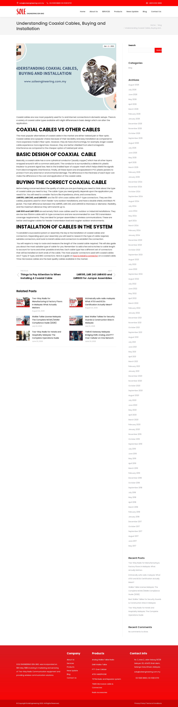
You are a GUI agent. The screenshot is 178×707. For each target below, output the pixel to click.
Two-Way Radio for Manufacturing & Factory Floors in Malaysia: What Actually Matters (47, 303)
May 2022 (132, 293)
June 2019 (132, 453)
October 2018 (134, 483)
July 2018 (132, 492)
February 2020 (134, 424)
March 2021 (133, 361)
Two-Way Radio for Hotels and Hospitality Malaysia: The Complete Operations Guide (46, 334)
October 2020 (134, 386)
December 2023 (135, 240)
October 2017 (134, 526)
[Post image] (23, 302)
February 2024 (134, 230)
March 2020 (133, 419)
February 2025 (134, 172)
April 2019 (132, 463)
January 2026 (134, 119)
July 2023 (132, 264)
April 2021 (132, 356)
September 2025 (135, 138)
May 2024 (132, 216)
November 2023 (135, 245)
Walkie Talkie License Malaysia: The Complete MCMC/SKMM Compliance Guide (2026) (46, 319)
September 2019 (135, 444)
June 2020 (132, 405)
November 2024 (135, 187)
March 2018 (133, 507)
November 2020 (135, 381)
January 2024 (134, 235)
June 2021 (132, 347)
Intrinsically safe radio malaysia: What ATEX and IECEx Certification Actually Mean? (100, 301)
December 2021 (135, 318)
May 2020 (132, 410)
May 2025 (132, 157)
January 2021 (133, 371)
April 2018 (132, 502)
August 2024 (133, 201)
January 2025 (134, 177)
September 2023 (135, 254)
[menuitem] (83, 11)
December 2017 (135, 521)
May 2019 (132, 458)
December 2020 (135, 376)
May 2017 (132, 546)
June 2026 (132, 94)
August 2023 (133, 259)
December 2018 (135, 478)
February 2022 (134, 308)
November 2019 (134, 434)
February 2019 (134, 473)
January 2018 (133, 517)
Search (131, 45)
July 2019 (132, 449)
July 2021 (132, 342)
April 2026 (132, 104)
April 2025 (132, 162)
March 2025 (133, 167)
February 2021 (134, 366)
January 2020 (134, 429)
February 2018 (134, 512)
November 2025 (135, 128)
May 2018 (132, 497)
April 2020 (132, 415)
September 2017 (135, 531)
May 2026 (132, 99)
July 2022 (132, 284)
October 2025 (134, 133)
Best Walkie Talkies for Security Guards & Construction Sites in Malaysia (100, 319)
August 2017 (133, 536)
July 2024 (132, 206)
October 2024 (134, 191)
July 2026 (132, 89)
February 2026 (134, 114)
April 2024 (132, 220)
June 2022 (132, 288)
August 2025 (133, 143)
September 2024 (135, 196)
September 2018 (135, 487)
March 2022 (133, 303)
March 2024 (133, 225)
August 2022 (133, 279)
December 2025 (135, 123)
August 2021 (133, 337)
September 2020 (135, 390)
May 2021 (132, 352)
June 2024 (132, 211)
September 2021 (135, 332)
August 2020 (133, 395)
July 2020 (132, 400)
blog (130, 68)
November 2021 (134, 322)
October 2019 (134, 439)
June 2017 (132, 541)
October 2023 (134, 250)
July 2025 (132, 148)
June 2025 (132, 153)
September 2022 (135, 274)
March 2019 (133, 468)
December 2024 (135, 182)
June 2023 (132, 269)
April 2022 (132, 298)
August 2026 (133, 85)
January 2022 (134, 313)
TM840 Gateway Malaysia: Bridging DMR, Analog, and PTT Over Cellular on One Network (99, 334)
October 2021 (134, 327)
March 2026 (133, 109)
